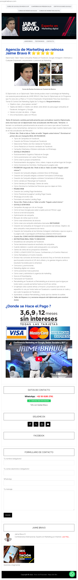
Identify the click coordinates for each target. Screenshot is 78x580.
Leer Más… (65, 537)
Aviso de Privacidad (40, 574)
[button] (72, 574)
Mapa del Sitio (52, 574)
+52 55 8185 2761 (45, 396)
